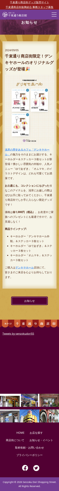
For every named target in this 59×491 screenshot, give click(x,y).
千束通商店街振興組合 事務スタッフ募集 (29, 7)
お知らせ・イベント (41, 440)
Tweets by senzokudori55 (18, 333)
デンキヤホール (24, 267)
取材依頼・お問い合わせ (29, 447)
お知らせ (29, 301)
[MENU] (54, 15)
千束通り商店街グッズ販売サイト (29, 2)
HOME (20, 433)
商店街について (15, 440)
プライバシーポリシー (29, 455)
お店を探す (36, 433)
